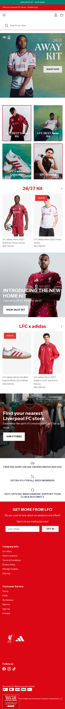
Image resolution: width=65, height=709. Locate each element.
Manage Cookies (10, 569)
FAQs (5, 595)
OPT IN (50, 529)
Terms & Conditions (11, 560)
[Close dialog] (19, 696)
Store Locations (9, 555)
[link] (11, 701)
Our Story (7, 551)
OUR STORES (14, 436)
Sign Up (6, 609)
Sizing (5, 591)
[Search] (6, 25)
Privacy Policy (8, 564)
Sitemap (6, 573)
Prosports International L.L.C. (52, 699)
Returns (6, 604)
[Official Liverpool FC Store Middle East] (32, 14)
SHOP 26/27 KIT (15, 310)
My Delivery (7, 600)
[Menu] (4, 15)
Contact (6, 613)
